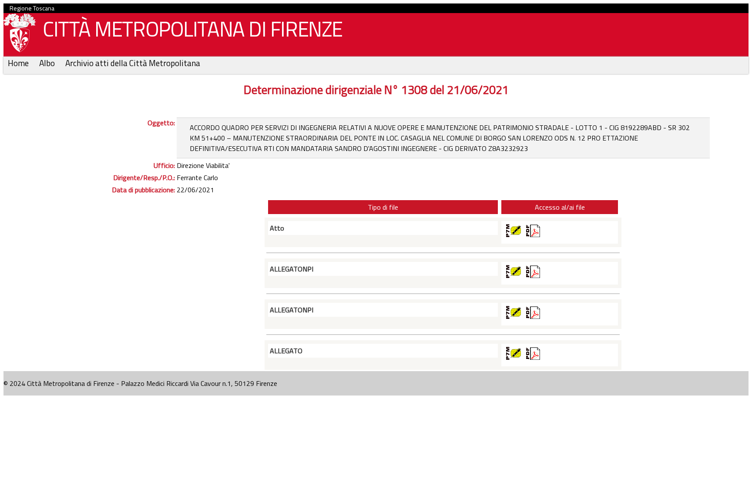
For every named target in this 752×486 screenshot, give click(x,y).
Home (19, 63)
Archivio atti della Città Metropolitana (132, 63)
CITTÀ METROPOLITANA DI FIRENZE (192, 29)
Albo (48, 63)
